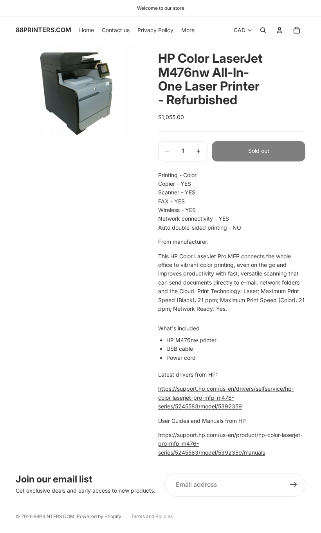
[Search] (263, 30)
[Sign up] (293, 485)
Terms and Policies (152, 516)
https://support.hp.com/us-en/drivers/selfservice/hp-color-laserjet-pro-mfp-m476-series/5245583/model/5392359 (226, 397)
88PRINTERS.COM (54, 516)
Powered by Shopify (99, 516)
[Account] (279, 30)
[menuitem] (187, 30)
